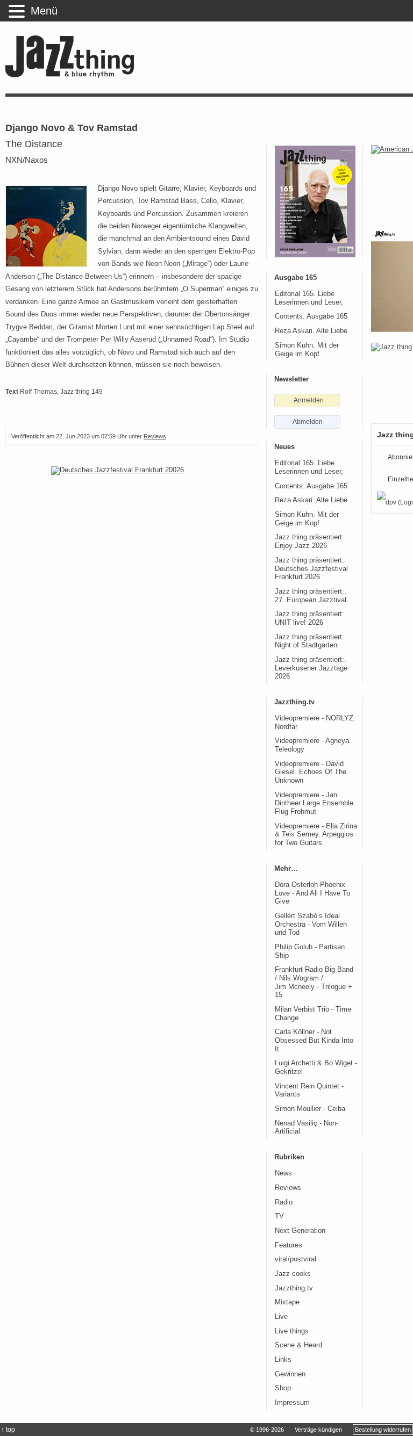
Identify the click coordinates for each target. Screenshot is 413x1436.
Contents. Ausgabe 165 (311, 316)
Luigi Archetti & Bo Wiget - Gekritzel (316, 1067)
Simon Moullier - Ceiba (310, 1109)
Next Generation (300, 1231)
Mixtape (287, 1302)
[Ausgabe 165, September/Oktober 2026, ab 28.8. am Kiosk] (315, 201)
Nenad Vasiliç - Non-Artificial (306, 1128)
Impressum (292, 1402)
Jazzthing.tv (294, 1288)
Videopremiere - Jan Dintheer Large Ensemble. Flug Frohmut (315, 803)
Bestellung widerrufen (383, 1429)
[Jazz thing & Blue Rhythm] (73, 75)
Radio (284, 1202)
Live (281, 1316)
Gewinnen (290, 1374)
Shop (283, 1388)
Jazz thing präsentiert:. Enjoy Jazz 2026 (310, 541)
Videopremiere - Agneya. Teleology (313, 745)
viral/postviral (295, 1259)
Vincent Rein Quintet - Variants (309, 1091)
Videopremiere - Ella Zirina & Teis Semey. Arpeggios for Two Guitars (316, 834)
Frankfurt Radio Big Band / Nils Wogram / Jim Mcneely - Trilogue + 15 (314, 982)
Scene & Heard (298, 1345)
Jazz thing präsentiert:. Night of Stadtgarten (310, 641)
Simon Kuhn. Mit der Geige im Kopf (307, 350)
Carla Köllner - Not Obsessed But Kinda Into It (314, 1040)
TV (279, 1216)
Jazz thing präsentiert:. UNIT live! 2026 (310, 618)
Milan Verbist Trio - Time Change (313, 1014)
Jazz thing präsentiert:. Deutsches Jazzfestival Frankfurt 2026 (311, 569)
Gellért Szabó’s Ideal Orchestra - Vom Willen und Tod (311, 924)
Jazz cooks (293, 1274)
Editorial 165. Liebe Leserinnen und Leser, (309, 298)
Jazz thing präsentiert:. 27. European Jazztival (310, 596)
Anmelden (309, 400)
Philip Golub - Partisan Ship (310, 951)
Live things (292, 1331)
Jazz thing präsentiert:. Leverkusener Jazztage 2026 (311, 668)
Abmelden (308, 421)
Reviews (155, 436)
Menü (44, 11)
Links (283, 1359)
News (283, 1173)
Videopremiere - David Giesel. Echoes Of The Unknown (310, 772)
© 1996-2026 (267, 1429)
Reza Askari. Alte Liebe (311, 331)
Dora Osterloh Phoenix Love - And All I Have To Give (312, 893)
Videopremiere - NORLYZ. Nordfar (315, 723)
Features (288, 1245)
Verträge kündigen (318, 1429)
